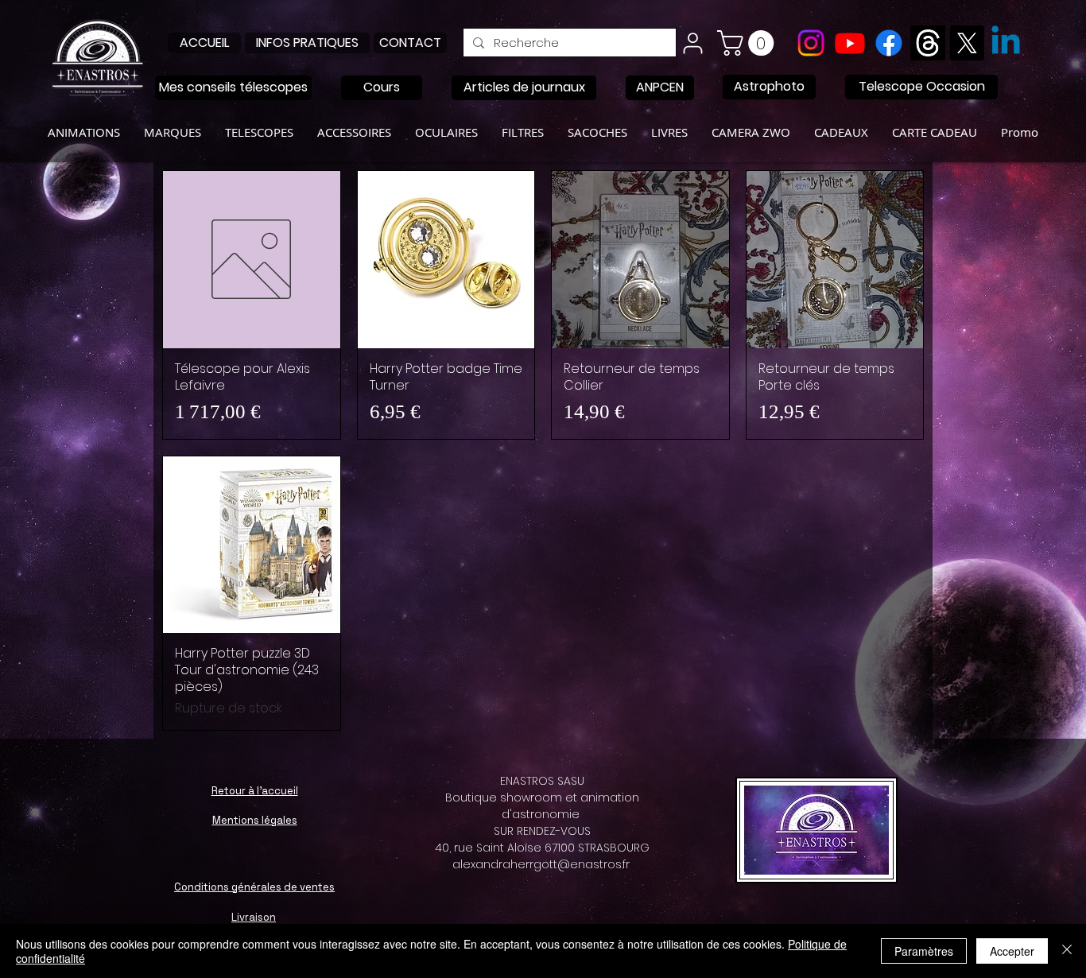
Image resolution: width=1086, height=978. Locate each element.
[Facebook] (888, 42)
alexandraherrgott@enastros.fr (541, 864)
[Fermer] (1066, 951)
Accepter (1012, 951)
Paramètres (923, 951)
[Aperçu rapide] (251, 259)
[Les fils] (927, 42)
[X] (966, 42)
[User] (692, 43)
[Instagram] (810, 42)
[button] (748, 43)
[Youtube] (849, 42)
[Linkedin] (1005, 42)
